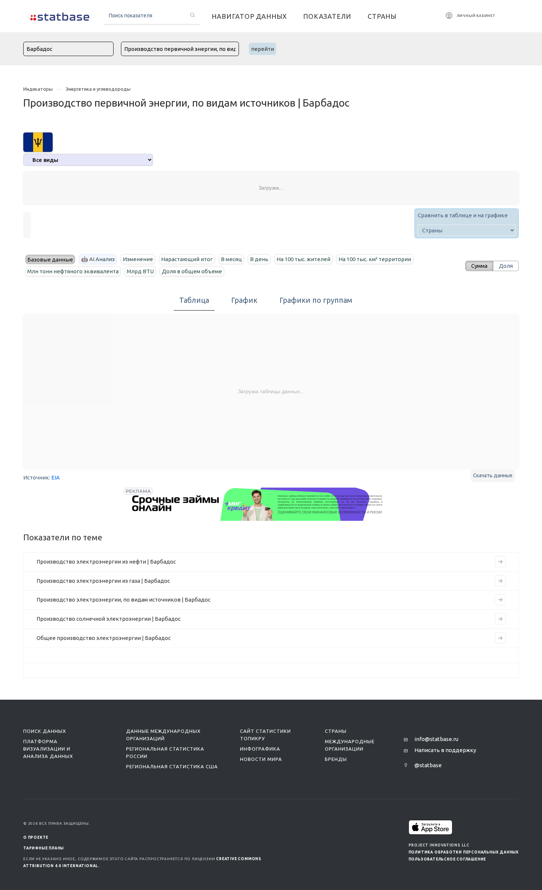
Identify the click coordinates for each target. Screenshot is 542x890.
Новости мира (261, 759)
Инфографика (260, 748)
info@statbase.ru (436, 739)
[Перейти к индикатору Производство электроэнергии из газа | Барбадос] (500, 580)
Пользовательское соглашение (447, 859)
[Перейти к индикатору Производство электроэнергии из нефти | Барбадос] (500, 561)
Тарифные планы (43, 848)
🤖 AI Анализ (98, 259)
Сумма (479, 266)
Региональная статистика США (172, 766)
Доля (506, 266)
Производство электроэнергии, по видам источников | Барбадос (124, 599)
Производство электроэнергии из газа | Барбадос (103, 581)
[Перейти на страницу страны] (38, 141)
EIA (55, 477)
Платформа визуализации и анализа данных (48, 749)
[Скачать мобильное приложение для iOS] (431, 827)
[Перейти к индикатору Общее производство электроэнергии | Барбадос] (500, 638)
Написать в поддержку (445, 750)
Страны (336, 731)
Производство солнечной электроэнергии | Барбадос (109, 619)
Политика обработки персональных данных (464, 852)
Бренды (336, 759)
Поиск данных (44, 731)
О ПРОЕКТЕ (35, 837)
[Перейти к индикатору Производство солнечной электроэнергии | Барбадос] (500, 618)
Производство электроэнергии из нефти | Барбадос (106, 561)
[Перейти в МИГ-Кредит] (258, 504)
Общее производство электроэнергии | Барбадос (104, 638)
